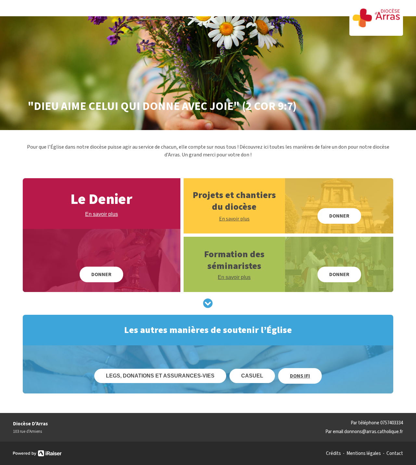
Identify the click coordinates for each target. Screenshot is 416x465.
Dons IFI (300, 375)
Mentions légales (363, 453)
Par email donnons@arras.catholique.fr (364, 431)
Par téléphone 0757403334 (377, 422)
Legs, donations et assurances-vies (160, 376)
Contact (394, 453)
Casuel (252, 376)
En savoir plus (101, 214)
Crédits (333, 453)
